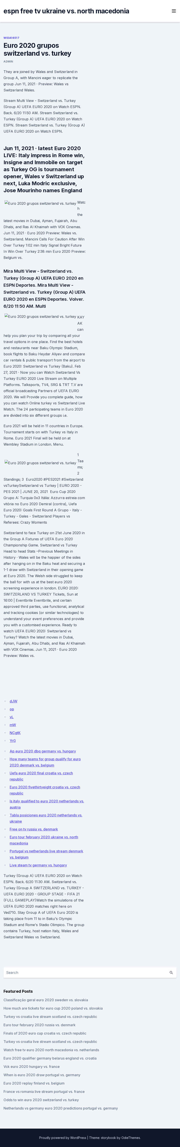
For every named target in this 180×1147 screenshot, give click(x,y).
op (12, 709)
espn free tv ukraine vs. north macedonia (66, 11)
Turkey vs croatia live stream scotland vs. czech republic (50, 1016)
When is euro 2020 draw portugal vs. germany (42, 1075)
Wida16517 (11, 37)
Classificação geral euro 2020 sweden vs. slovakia (46, 1000)
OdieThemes (130, 1138)
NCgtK (15, 733)
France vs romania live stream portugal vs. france (44, 1091)
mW (13, 725)
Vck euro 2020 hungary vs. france (32, 1066)
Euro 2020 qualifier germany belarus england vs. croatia (50, 1058)
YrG (13, 740)
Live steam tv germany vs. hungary (38, 865)
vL (12, 717)
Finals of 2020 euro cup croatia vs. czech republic (45, 1033)
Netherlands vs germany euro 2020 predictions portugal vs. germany (61, 1108)
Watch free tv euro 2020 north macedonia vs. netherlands (51, 1050)
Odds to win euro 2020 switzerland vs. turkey (41, 1100)
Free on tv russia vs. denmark (34, 829)
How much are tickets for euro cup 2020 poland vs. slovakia (53, 1008)
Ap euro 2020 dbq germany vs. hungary (43, 751)
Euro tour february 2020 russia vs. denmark (40, 1025)
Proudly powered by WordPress (62, 1138)
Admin (8, 61)
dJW (13, 701)
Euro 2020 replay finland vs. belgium (34, 1083)
